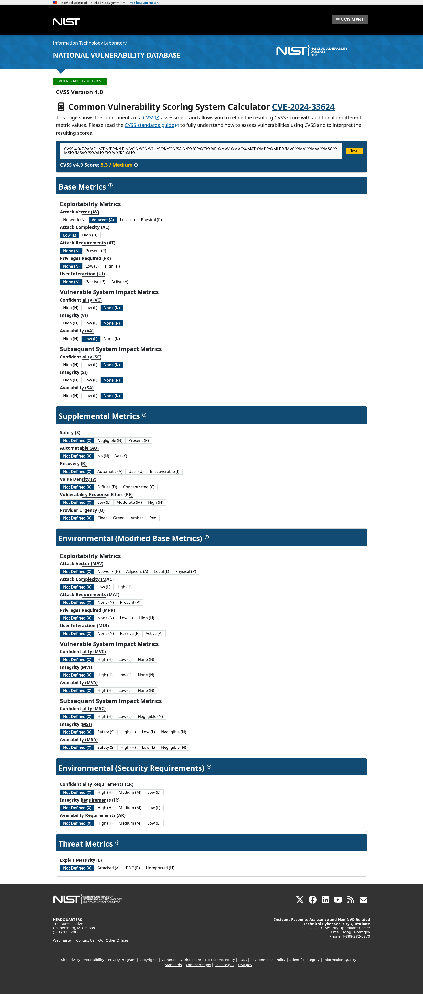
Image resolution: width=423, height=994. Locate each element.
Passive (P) (95, 281)
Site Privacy (70, 959)
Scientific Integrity (304, 959)
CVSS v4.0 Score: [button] (99, 164)
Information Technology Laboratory (90, 43)
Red (152, 518)
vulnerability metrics (80, 81)
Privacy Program (121, 959)
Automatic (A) (109, 471)
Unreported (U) (160, 868)
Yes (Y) (121, 455)
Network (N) (74, 219)
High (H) (89, 235)
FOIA (243, 959)
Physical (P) (151, 219)
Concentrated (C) (138, 487)
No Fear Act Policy (220, 959)
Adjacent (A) (103, 219)
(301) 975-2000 (66, 931)
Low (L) (69, 235)
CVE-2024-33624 (303, 106)
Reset (355, 150)
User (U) (136, 471)
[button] (350, 19)
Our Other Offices (113, 940)
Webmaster (62, 940)
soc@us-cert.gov (356, 931)
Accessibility (94, 959)
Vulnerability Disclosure (181, 959)
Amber (137, 518)
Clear (102, 518)
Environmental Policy (267, 959)
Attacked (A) (108, 868)
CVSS (148, 117)
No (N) (103, 455)
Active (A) (119, 281)
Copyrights (148, 959)
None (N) (71, 250)
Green (119, 518)
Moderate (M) (129, 502)
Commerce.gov (198, 964)
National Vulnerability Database (116, 55)
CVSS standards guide (149, 125)
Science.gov (224, 964)
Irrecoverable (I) (164, 471)
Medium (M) (130, 792)
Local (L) (127, 219)
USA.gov (245, 964)
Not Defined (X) (77, 440)
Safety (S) (106, 732)
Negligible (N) (109, 440)
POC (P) (133, 868)
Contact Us (85, 940)
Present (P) (96, 250)
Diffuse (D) (107, 487)
